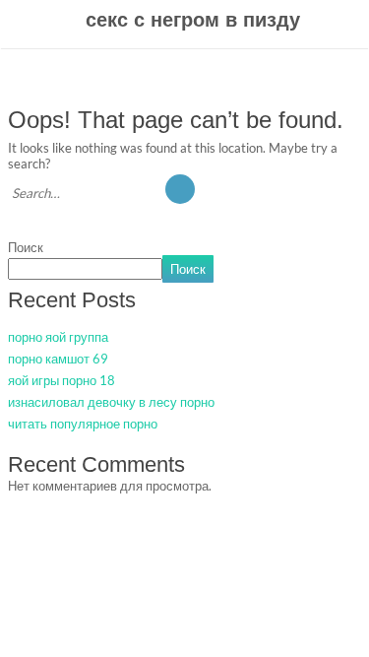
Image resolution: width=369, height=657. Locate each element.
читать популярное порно (82, 423)
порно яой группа (58, 337)
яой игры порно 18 (61, 380)
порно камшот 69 (58, 358)
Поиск (25, 247)
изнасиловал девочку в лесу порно (111, 402)
